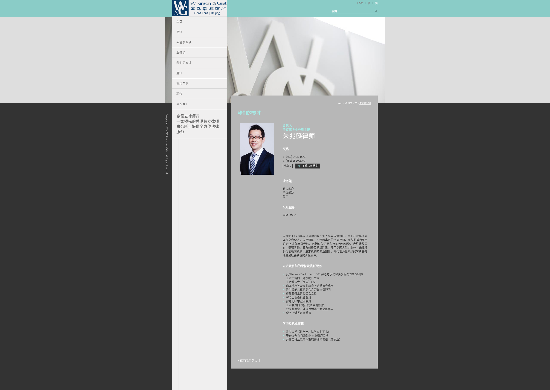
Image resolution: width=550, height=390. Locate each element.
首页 (340, 103)
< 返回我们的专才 (249, 361)
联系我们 (182, 104)
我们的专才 (351, 103)
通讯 (179, 73)
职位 (179, 93)
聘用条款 (182, 83)
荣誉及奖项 (184, 42)
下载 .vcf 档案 (310, 165)
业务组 (181, 52)
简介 (179, 31)
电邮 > (287, 165)
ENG (360, 3)
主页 (179, 21)
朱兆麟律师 (365, 103)
